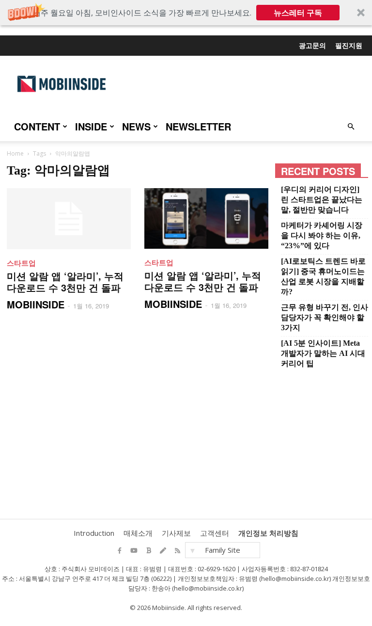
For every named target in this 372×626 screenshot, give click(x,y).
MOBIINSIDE (35, 304)
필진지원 (348, 45)
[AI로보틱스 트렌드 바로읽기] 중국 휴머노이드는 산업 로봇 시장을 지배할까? (323, 276)
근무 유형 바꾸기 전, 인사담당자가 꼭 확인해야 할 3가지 (324, 317)
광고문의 (312, 45)
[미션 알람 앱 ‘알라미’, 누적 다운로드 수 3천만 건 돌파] (69, 218)
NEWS (136, 126)
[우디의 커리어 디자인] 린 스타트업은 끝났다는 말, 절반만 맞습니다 (321, 199)
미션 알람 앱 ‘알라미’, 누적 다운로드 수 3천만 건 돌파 (65, 281)
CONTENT (37, 126)
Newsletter (198, 126)
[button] (186, 12)
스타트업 (21, 262)
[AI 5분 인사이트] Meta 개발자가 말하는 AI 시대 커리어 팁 (323, 353)
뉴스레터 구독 (298, 12)
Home (15, 153)
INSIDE (91, 126)
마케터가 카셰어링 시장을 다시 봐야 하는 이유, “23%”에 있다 (321, 235)
